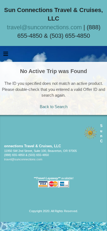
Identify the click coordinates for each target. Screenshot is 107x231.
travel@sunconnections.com (44, 27)
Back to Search (53, 106)
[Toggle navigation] (5, 55)
